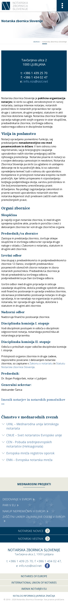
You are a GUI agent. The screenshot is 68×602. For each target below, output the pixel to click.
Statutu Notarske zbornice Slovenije (33, 365)
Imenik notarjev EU (34, 589)
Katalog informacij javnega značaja (34, 595)
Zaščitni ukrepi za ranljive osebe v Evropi (34, 517)
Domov (36, 41)
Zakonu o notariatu (41, 363)
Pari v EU (9, 505)
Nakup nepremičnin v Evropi (24, 511)
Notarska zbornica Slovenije (54, 41)
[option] (34, 71)
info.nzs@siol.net (35, 81)
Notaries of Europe (34, 576)
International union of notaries (34, 582)
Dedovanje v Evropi (17, 499)
